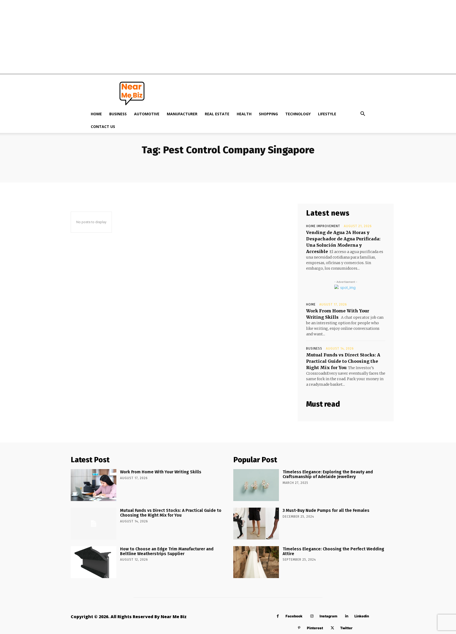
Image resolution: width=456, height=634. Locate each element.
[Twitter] (332, 628)
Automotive (146, 113)
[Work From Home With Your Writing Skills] (93, 485)
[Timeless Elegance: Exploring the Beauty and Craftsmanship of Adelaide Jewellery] (256, 485)
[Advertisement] (228, 37)
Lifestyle (327, 113)
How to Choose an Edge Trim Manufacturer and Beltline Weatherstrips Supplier (166, 551)
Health (244, 113)
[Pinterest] (299, 628)
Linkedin (361, 616)
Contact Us (103, 126)
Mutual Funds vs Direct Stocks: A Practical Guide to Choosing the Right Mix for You (343, 361)
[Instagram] (311, 616)
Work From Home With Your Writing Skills (160, 471)
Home (96, 113)
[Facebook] (277, 616)
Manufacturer (182, 113)
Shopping (268, 113)
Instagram (328, 616)
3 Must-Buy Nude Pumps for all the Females (326, 510)
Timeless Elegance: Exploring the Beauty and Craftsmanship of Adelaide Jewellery (328, 474)
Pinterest (315, 628)
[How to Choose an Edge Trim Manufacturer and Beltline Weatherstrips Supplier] (93, 562)
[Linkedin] (346, 616)
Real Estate (217, 113)
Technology (298, 113)
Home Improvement (323, 226)
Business (118, 113)
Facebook (294, 616)
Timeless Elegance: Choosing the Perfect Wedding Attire (333, 551)
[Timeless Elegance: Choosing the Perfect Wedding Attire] (256, 562)
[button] (362, 114)
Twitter (346, 628)
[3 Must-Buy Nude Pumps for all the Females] (256, 524)
